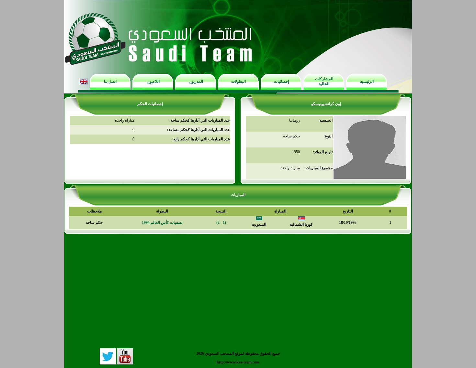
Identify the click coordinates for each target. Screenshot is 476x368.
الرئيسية (367, 81)
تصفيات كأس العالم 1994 (162, 222)
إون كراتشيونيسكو (326, 104)
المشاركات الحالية (324, 81)
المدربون (196, 81)
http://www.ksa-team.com (238, 362)
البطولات (238, 81)
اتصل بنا (110, 81)
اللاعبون (153, 81)
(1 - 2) (221, 222)
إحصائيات (281, 81)
